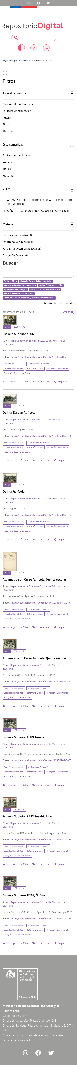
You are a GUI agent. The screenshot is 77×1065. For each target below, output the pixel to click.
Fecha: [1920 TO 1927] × (50, 285)
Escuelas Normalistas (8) (17, 235)
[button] (13, 73)
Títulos (7, 124)
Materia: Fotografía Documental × (35, 281)
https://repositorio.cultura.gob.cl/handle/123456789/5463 (41, 357)
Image (7, 327)
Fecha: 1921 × (10, 281)
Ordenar (68, 312)
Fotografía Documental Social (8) (22, 248)
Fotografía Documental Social (17, 373)
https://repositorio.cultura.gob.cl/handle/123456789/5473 (41, 681)
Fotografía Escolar (35, 369)
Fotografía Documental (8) (18, 242)
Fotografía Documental (57, 369)
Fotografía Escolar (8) (15, 255)
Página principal (10, 61)
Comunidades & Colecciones (19, 104)
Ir (71, 274)
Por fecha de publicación (17, 111)
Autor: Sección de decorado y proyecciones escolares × (29, 298)
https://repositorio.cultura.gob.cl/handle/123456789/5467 (41, 760)
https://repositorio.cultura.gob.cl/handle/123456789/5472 (41, 515)
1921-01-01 (19, 327)
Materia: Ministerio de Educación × (20, 285)
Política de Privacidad (16, 1040)
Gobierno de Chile (14, 1016)
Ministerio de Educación (38, 364)
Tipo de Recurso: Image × (15, 289)
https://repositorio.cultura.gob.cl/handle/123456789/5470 (41, 839)
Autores (7, 117)
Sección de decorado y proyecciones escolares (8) (36, 211)
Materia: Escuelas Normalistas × (18, 294)
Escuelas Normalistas (13, 369)
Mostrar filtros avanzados (59, 303)
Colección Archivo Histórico (31, 61)
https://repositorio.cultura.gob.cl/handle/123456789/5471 (41, 603)
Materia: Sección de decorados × (45, 289)
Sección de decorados (13, 364)
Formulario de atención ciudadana (41, 1035)
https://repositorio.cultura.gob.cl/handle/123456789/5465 (41, 436)
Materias (8, 131)
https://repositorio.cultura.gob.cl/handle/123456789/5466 (41, 918)
